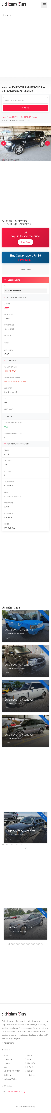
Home (4, 117)
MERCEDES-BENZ (12, 1071)
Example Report (25, 269)
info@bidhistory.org (16, 1091)
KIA (5, 1067)
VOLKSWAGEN (10, 1079)
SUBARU (8, 1075)
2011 (35, 117)
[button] (3, 143)
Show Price (25, 242)
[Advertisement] (25, 45)
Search (25, 108)
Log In (8, 15)
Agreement (9, 1043)
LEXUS (30, 1067)
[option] (25, 829)
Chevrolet (8, 1059)
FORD (29, 1059)
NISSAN (30, 1071)
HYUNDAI (31, 1063)
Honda (7, 1063)
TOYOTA (31, 1075)
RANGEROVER (26, 117)
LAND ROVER (13, 117)
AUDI (6, 1055)
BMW (29, 1055)
